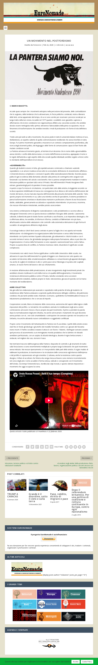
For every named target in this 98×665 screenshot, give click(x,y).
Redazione (37, 45)
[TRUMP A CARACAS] (16, 485)
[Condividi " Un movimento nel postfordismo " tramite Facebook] (27, 446)
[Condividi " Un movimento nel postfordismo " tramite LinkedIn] (42, 446)
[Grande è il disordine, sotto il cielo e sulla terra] (38, 485)
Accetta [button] (75, 662)
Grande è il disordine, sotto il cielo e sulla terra (38, 498)
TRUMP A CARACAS (12, 495)
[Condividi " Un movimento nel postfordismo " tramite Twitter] (32, 446)
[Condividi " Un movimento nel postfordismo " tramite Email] (46, 446)
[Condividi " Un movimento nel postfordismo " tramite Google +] (37, 446)
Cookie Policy (87, 662)
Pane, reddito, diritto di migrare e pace (59, 496)
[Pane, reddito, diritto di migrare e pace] (59, 485)
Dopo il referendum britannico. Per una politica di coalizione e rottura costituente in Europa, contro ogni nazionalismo (80, 500)
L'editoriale (59, 45)
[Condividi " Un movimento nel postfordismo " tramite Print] (51, 446)
